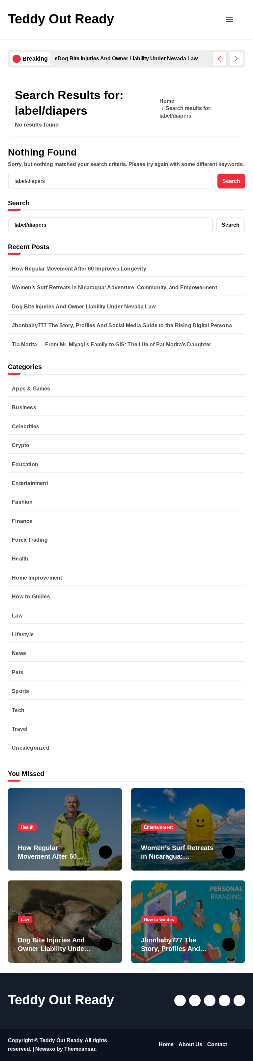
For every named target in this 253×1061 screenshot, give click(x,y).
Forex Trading (30, 540)
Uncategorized (30, 748)
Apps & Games (31, 388)
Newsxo (45, 1049)
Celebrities (25, 426)
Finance (22, 521)
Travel (19, 729)
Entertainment (30, 483)
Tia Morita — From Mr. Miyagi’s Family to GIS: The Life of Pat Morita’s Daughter (111, 344)
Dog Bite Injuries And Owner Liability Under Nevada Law (83, 306)
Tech (18, 710)
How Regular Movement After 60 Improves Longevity (79, 269)
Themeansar (79, 1049)
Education (25, 464)
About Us (190, 1044)
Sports (20, 691)
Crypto (20, 445)
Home (166, 1044)
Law (17, 615)
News (19, 653)
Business (24, 407)
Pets (17, 672)
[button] (236, 58)
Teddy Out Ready (61, 19)
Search (19, 203)
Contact (217, 1044)
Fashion (22, 502)
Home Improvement (37, 578)
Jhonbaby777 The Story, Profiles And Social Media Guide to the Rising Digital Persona (122, 325)
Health (20, 558)
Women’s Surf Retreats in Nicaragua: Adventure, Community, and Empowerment (114, 287)
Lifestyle (23, 634)
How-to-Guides (31, 596)
